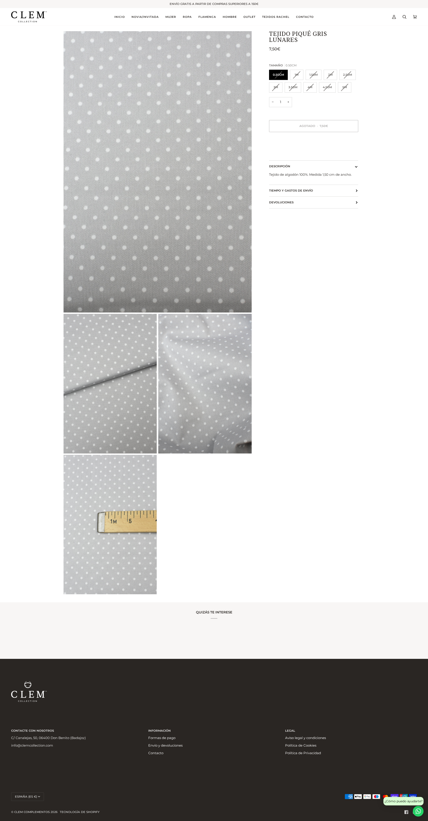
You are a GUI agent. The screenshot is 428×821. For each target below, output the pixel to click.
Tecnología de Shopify (79, 812)
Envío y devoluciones (165, 745)
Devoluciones (281, 202)
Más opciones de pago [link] (287, 153)
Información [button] (159, 730)
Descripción (279, 166)
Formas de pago (161, 738)
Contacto (155, 753)
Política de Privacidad (303, 753)
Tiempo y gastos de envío (291, 190)
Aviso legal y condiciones (305, 738)
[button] (145, 17)
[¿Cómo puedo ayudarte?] (418, 811)
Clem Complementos (32, 812)
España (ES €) (26, 796)
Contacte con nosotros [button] (32, 730)
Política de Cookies (300, 745)
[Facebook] (406, 812)
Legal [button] (290, 730)
